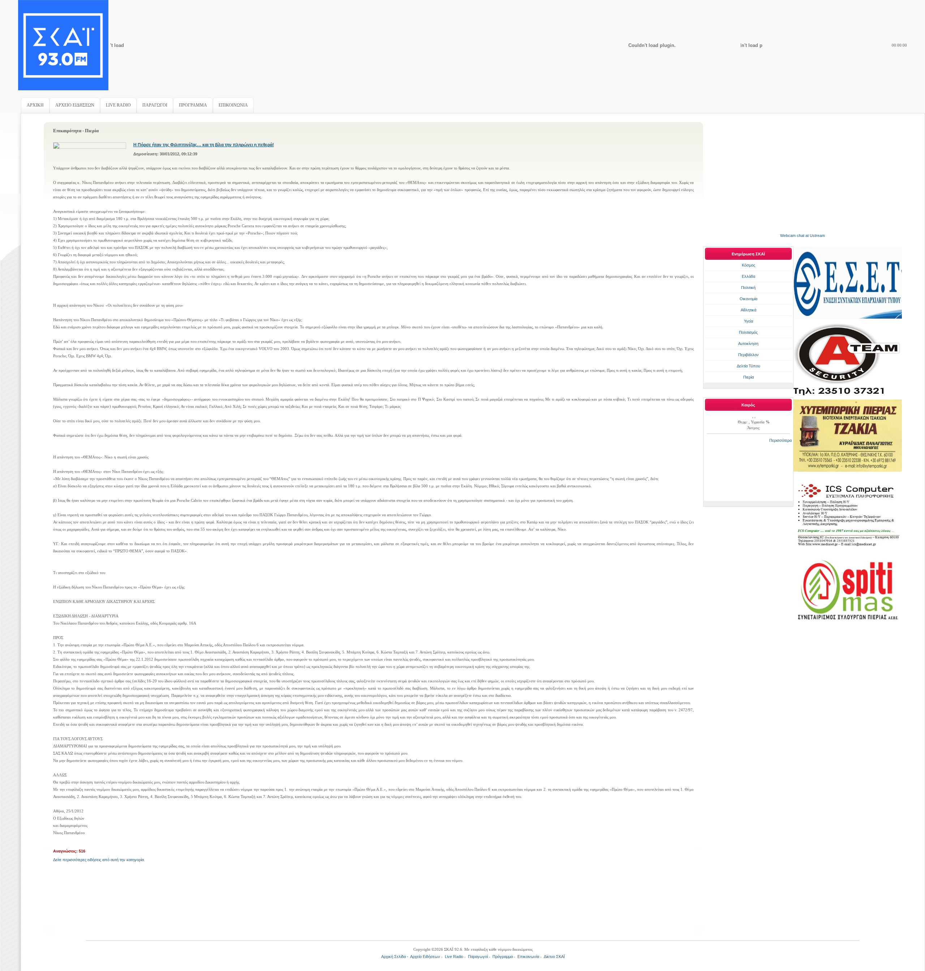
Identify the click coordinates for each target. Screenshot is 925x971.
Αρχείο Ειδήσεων (425, 956)
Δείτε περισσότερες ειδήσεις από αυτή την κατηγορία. (99, 860)
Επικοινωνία (528, 956)
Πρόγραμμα (502, 956)
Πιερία (748, 377)
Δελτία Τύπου (748, 366)
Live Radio (454, 956)
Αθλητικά (748, 310)
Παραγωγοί (478, 956)
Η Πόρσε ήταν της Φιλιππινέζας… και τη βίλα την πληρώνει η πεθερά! (203, 144)
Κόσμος (748, 265)
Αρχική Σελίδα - (395, 956)
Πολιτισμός (748, 332)
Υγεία (748, 321)
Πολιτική (748, 287)
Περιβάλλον (748, 355)
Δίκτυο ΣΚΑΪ (554, 956)
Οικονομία (748, 299)
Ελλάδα (748, 276)
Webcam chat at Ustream (802, 235)
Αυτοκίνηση (748, 343)
